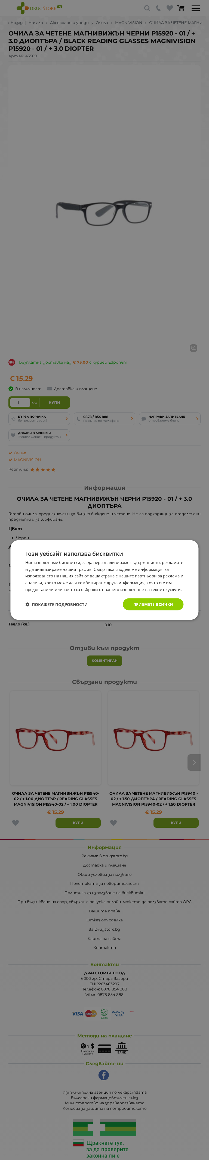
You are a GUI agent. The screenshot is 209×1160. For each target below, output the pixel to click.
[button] (56, 604)
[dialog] (104, 580)
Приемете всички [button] (153, 604)
